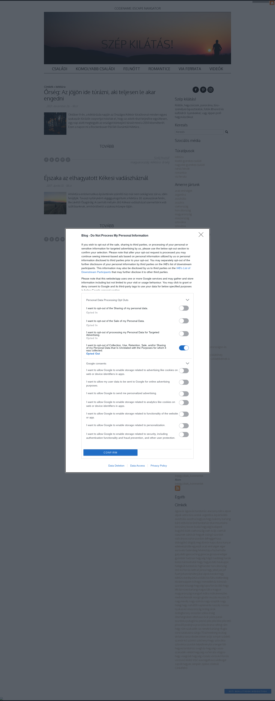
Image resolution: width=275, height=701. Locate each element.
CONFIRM (110, 452)
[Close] (202, 235)
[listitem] (137, 300)
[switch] (184, 308)
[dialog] (137, 350)
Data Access (137, 465)
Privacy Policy (159, 465)
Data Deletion (116, 465)
